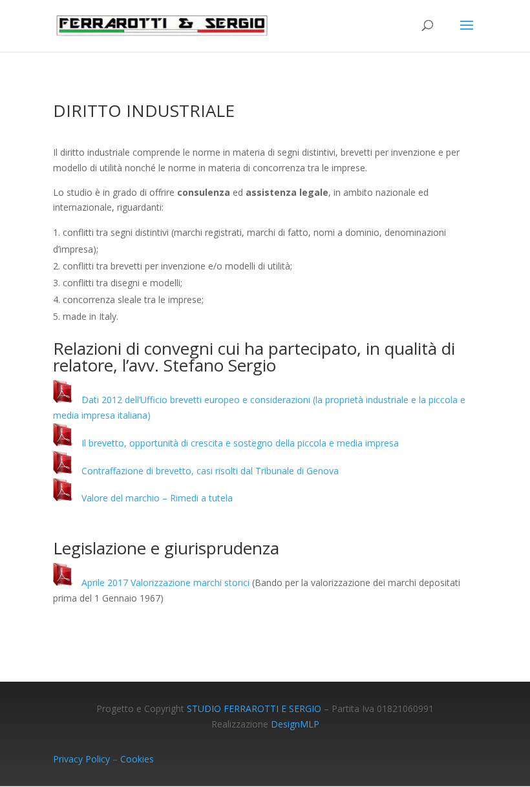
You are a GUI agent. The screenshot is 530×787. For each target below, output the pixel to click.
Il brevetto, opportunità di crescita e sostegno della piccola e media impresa (236, 443)
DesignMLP (295, 724)
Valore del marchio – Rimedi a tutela (153, 498)
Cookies (137, 759)
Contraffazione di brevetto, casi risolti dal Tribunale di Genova (206, 471)
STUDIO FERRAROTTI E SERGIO (254, 708)
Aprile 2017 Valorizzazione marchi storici (161, 582)
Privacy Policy (81, 759)
